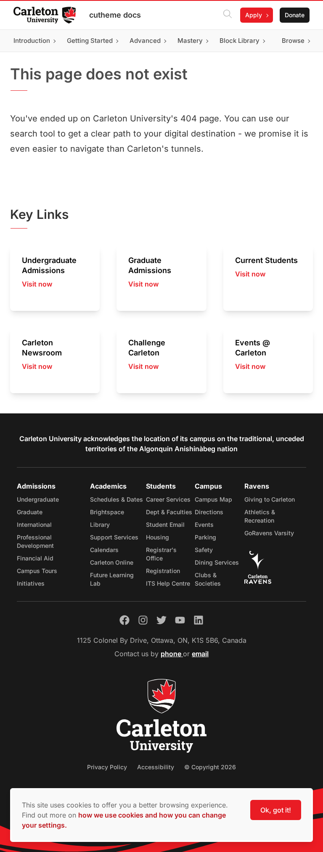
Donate (294, 14)
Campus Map (213, 499)
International (34, 524)
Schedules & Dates (116, 499)
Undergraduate (38, 499)
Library (100, 524)
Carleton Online (111, 562)
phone (172, 654)
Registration (163, 570)
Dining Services (217, 562)
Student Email (165, 524)
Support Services (114, 537)
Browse (293, 41)
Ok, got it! (275, 810)
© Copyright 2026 (210, 766)
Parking (205, 537)
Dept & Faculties (169, 511)
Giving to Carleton (269, 499)
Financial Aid (35, 558)
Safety (204, 549)
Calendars (104, 549)
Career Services (168, 499)
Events (204, 524)
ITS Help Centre (168, 583)
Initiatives (31, 583)
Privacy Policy (107, 766)
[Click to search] (227, 15)
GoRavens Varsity (269, 532)
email (200, 654)
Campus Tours (37, 570)
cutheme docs (115, 15)
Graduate (29, 511)
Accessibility (155, 766)
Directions (209, 511)
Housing (157, 537)
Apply (253, 14)
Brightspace (107, 511)
